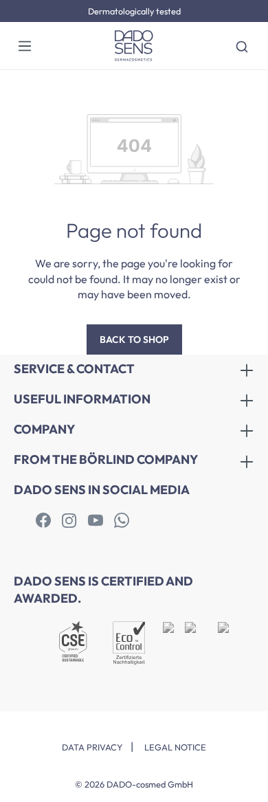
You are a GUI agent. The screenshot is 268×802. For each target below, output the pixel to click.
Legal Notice (175, 747)
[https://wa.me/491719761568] (121, 521)
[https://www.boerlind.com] (43, 521)
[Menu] (25, 45)
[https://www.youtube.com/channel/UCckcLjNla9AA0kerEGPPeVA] (95, 521)
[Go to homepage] (134, 45)
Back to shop (134, 339)
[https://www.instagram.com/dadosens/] (69, 521)
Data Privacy (92, 747)
